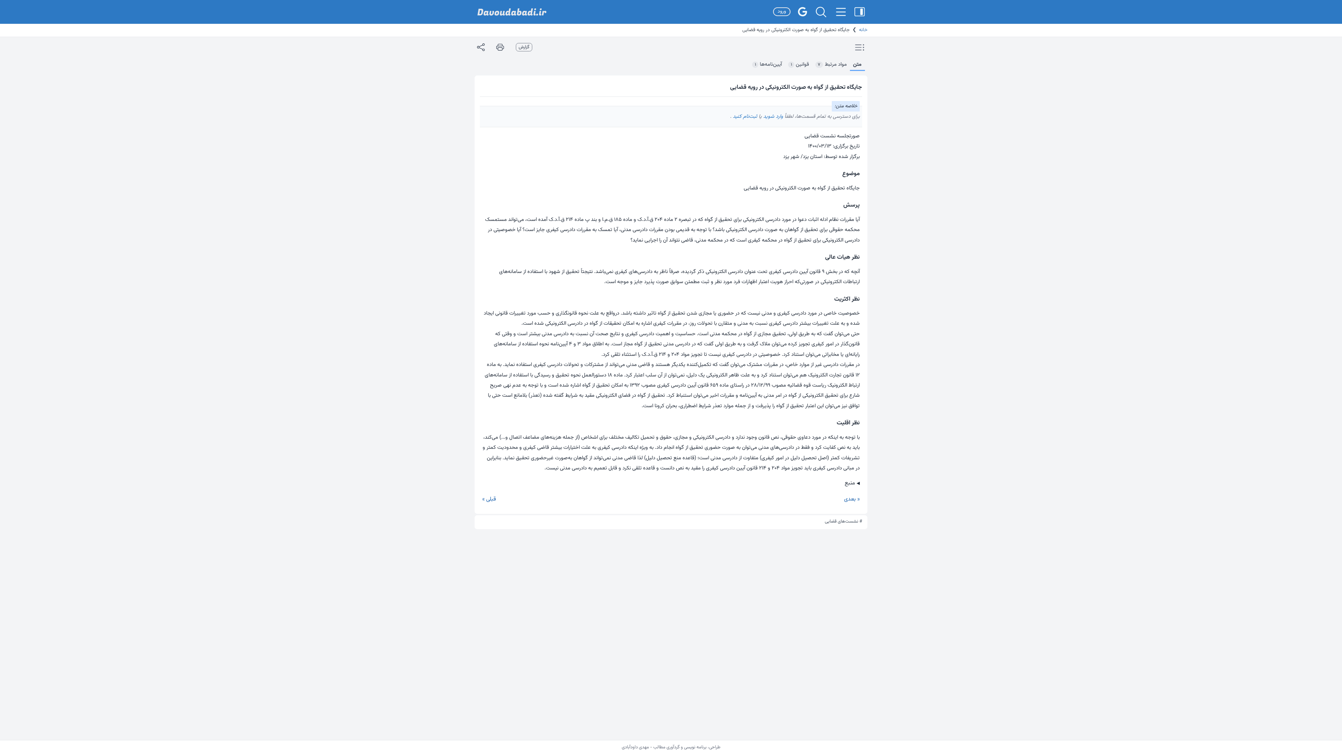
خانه (863, 30)
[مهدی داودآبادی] (512, 12)
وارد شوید (772, 117)
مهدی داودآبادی (635, 747)
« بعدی (852, 499)
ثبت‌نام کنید (744, 117)
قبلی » (489, 499)
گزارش (524, 47)
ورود (782, 11)
